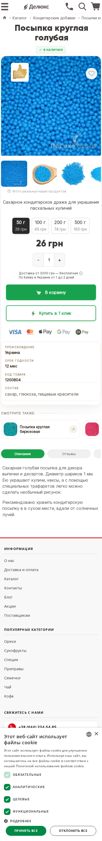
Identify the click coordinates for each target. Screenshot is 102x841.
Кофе (9, 696)
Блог (8, 597)
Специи (11, 659)
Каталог (11, 578)
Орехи (10, 641)
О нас (9, 560)
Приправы (14, 668)
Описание (22, 454)
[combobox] (89, 734)
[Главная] (4, 18)
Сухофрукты (15, 650)
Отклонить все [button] (73, 830)
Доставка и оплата (21, 569)
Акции (10, 606)
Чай (7, 687)
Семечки (12, 677)
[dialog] (51, 784)
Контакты (13, 587)
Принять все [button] (26, 830)
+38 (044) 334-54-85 (37, 727)
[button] (81, 273)
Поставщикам (17, 615)
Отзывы (69, 454)
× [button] (96, 734)
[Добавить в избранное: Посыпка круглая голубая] (91, 73)
